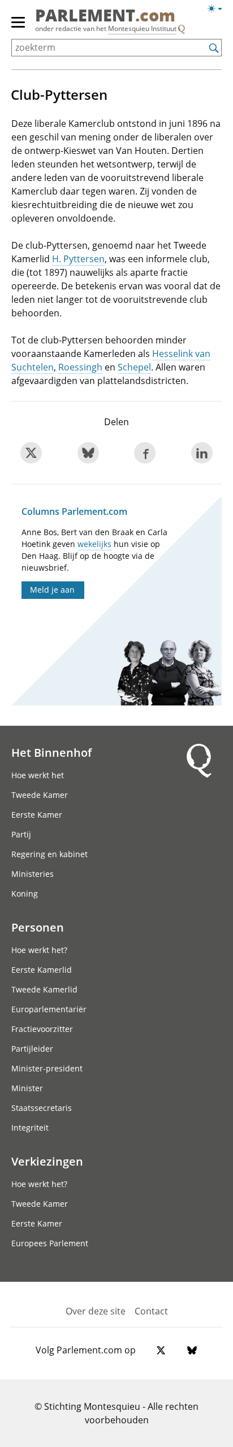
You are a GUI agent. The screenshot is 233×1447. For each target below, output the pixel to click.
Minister (27, 1088)
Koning (24, 893)
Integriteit (30, 1127)
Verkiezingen (47, 1161)
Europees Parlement (49, 1243)
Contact (151, 1311)
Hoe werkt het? (39, 950)
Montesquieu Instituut (142, 28)
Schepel (134, 367)
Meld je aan (52, 589)
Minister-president (47, 1068)
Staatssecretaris (41, 1107)
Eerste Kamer (36, 814)
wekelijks (94, 544)
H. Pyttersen (78, 259)
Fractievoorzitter (42, 1029)
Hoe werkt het (37, 775)
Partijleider (32, 1048)
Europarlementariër (49, 1009)
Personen (37, 927)
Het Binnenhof (51, 752)
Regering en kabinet (49, 854)
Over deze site (96, 1311)
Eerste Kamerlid (41, 969)
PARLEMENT (105, 16)
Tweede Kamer (39, 794)
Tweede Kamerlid (44, 989)
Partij (21, 834)
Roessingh (80, 367)
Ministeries (32, 873)
